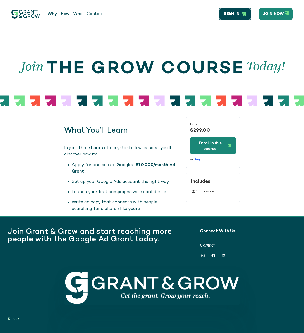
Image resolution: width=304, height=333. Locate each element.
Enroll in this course (210, 145)
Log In (199, 159)
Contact (207, 245)
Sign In (232, 14)
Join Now (273, 14)
